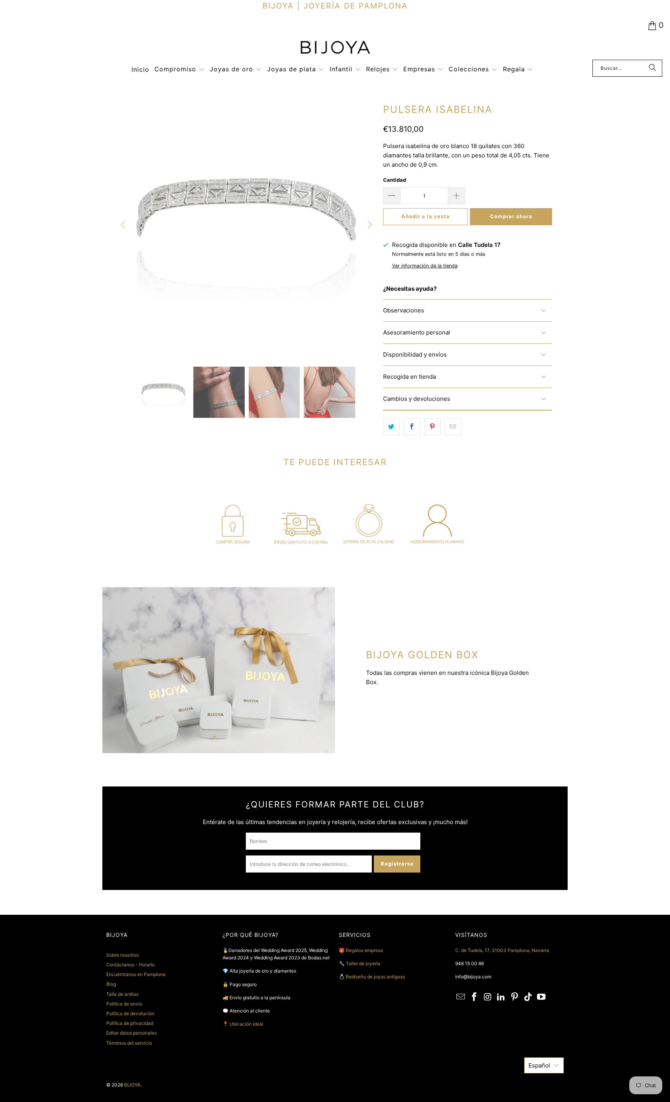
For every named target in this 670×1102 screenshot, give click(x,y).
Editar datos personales (131, 1033)
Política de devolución (130, 1013)
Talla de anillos (122, 994)
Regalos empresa (364, 950)
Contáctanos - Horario (130, 964)
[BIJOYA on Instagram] (488, 997)
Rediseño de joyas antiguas (375, 977)
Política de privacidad (129, 1023)
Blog (111, 984)
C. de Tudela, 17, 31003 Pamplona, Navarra (502, 950)
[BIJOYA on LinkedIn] (501, 997)
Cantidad (394, 180)
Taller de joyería (364, 963)
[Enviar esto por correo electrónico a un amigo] (453, 426)
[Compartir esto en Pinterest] (432, 426)
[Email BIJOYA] (461, 997)
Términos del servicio (129, 1043)
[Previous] (123, 225)
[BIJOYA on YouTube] (541, 997)
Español (539, 1065)
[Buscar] (652, 68)
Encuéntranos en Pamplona (136, 974)
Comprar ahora (511, 216)
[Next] (369, 225)
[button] (179, 69)
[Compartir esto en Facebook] (412, 426)
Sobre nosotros (122, 955)
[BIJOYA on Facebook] (474, 997)
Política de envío (124, 1004)
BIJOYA (132, 1085)
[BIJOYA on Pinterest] (515, 997)
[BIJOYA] (335, 48)
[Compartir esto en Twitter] (391, 426)
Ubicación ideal (246, 1024)
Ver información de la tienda (425, 266)
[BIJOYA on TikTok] (528, 997)
